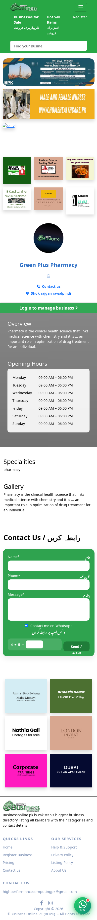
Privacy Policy (62, 854)
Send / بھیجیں (76, 647)
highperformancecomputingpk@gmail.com (40, 891)
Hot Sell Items (53, 25)
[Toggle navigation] (81, 7)
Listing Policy (62, 862)
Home (7, 847)
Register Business (18, 854)
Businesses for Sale (26, 22)
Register (80, 17)
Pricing (8, 862)
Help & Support (64, 847)
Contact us (11, 870)
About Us (58, 870)
